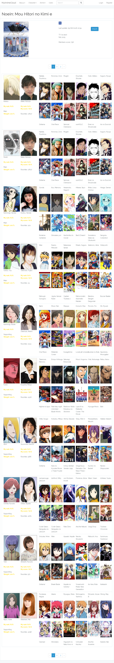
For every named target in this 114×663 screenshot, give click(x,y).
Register (109, 3)
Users (51, 3)
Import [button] (94, 29)
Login (101, 3)
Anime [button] (42, 3)
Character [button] (31, 3)
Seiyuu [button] (21, 3)
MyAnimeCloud (9, 3)
